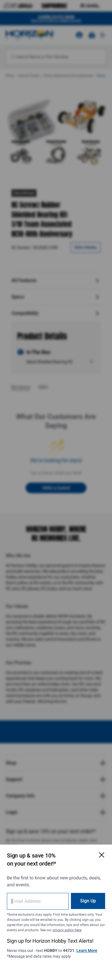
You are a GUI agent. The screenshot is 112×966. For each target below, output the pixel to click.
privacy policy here (67, 930)
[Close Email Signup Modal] (101, 854)
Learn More (86, 950)
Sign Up (88, 901)
